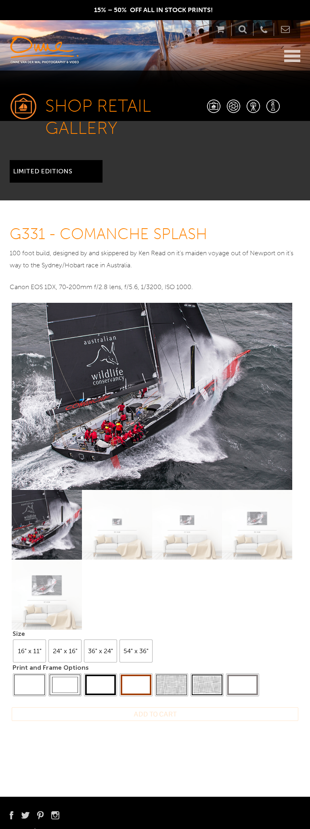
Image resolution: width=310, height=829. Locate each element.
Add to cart (155, 714)
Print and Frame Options (51, 667)
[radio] (29, 651)
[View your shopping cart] (222, 29)
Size (19, 633)
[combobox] (56, 168)
